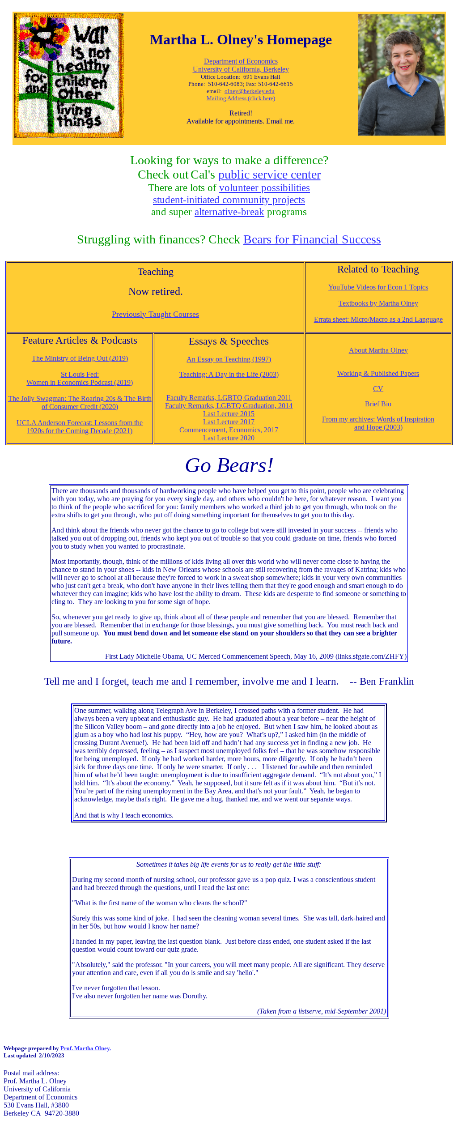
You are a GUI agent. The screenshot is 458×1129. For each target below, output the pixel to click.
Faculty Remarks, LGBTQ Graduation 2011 (229, 397)
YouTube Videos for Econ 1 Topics (378, 287)
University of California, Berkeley (241, 69)
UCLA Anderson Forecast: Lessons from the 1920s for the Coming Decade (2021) (80, 427)
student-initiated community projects (229, 199)
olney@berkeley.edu (250, 91)
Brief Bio (378, 404)
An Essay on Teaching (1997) (229, 359)
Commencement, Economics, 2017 (228, 430)
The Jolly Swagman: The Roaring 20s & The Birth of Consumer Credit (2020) (80, 402)
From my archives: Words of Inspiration (378, 419)
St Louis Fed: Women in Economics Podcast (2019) (79, 378)
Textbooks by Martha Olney (378, 303)
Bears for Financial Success (312, 239)
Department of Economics (241, 61)
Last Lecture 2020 (228, 438)
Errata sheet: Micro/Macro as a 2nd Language (378, 319)
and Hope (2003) (378, 427)
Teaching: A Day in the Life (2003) (229, 374)
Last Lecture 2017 (228, 422)
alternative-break (229, 211)
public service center (269, 174)
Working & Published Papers (378, 373)
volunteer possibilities (264, 187)
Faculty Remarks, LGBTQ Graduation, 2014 (229, 405)
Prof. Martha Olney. (85, 1048)
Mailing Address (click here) (241, 98)
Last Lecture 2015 (228, 414)
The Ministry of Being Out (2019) (80, 358)
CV (378, 388)
